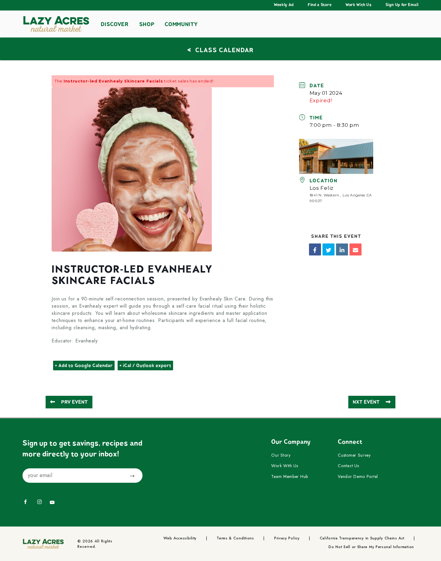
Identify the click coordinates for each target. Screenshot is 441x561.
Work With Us (358, 4)
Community (181, 24)
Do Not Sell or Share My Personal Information (371, 547)
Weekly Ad (284, 4)
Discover (115, 24)
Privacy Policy (287, 538)
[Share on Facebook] (315, 249)
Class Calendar (220, 49)
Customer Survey (354, 455)
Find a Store (320, 4)
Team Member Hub (289, 476)
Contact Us (348, 466)
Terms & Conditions (235, 538)
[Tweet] (328, 249)
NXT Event (366, 402)
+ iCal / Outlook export (145, 366)
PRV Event (74, 402)
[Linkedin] (342, 249)
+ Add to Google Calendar (84, 366)
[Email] (356, 249)
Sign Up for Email (402, 4)
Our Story (280, 455)
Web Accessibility (180, 538)
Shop (146, 24)
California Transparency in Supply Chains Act (362, 538)
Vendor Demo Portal (358, 476)
